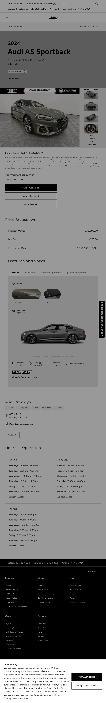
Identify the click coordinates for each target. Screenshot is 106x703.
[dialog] (53, 681)
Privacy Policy (53, 688)
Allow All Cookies (87, 677)
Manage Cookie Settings (86, 686)
